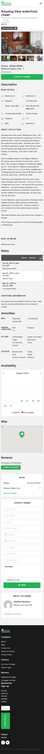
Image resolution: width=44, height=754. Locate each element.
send (23, 585)
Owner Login (6, 667)
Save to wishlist (8, 28)
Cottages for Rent (8, 680)
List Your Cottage (8, 664)
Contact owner (22, 77)
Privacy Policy (6, 655)
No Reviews (5, 22)
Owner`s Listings (13, 614)
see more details (10, 493)
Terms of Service (8, 651)
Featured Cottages (8, 677)
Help (3, 645)
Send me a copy (13, 580)
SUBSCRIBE (5, 720)
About (3, 641)
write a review (11, 467)
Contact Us (5, 648)
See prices (6, 71)
